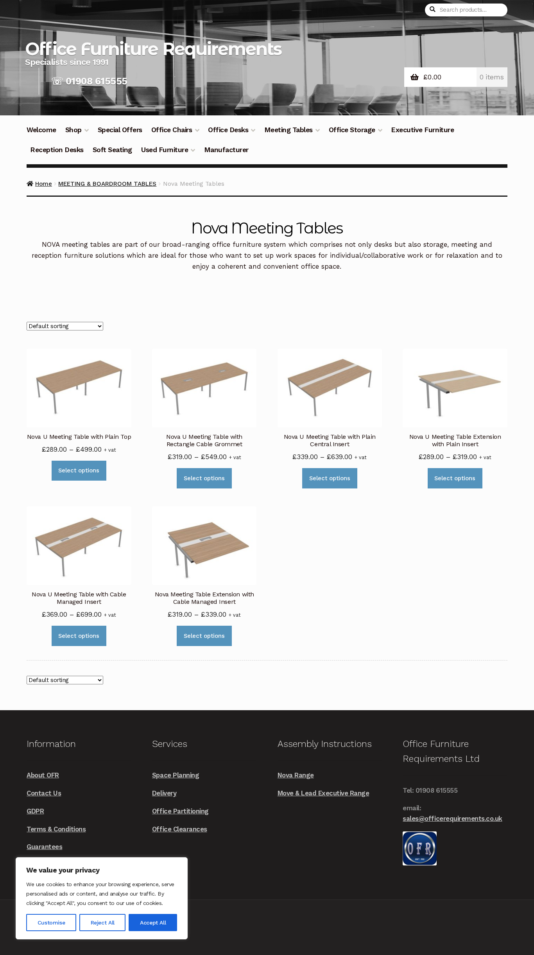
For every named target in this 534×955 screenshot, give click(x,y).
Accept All (153, 922)
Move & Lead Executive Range (323, 793)
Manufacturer (226, 150)
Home (43, 183)
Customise (51, 922)
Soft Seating (112, 150)
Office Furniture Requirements (153, 48)
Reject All (103, 922)
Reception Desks (57, 150)
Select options (78, 470)
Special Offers (120, 130)
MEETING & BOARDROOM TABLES (107, 183)
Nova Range (296, 775)
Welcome (41, 130)
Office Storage (352, 130)
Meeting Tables (288, 130)
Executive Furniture (422, 130)
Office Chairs (171, 130)
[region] (102, 898)
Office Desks (228, 130)
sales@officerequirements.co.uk (452, 818)
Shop (73, 130)
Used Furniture (164, 150)
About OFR (43, 775)
